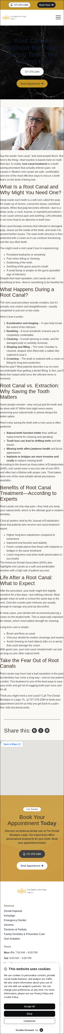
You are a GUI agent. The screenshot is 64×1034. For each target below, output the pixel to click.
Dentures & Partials (15, 929)
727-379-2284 (32, 71)
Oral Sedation (12, 938)
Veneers (9, 924)
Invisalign (9, 915)
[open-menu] (58, 18)
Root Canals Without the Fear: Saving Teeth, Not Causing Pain (32, 51)
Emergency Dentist (15, 920)
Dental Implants (13, 911)
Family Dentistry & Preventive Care (24, 934)
